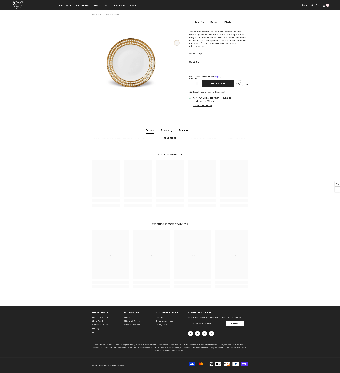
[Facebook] (190, 333)
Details (150, 130)
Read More (170, 138)
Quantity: (193, 78)
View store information (202, 105)
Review (183, 130)
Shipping (166, 130)
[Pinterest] (204, 333)
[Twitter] (211, 333)
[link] (106, 200)
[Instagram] (197, 333)
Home (94, 14)
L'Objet (199, 54)
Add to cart (218, 83)
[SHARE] (245, 84)
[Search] (312, 5)
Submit (235, 323)
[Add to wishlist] (239, 83)
